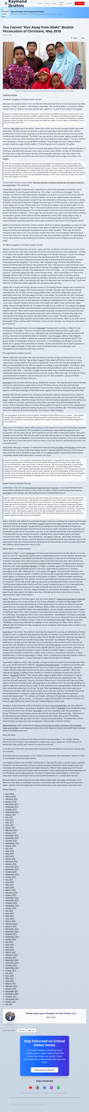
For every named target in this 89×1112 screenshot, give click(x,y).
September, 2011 (12, 999)
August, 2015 (10, 877)
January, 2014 (10, 926)
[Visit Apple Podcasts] (51, 1087)
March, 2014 (10, 921)
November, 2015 (12, 869)
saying (17, 579)
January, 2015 (10, 895)
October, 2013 (11, 934)
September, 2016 (12, 843)
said (67, 136)
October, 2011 (11, 996)
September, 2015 (12, 874)
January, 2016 (10, 864)
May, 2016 (9, 853)
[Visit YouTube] (30, 1087)
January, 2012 (10, 988)
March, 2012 (10, 983)
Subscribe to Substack (44, 1070)
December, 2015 (11, 866)
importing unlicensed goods (47, 665)
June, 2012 (9, 975)
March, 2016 (10, 859)
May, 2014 (9, 916)
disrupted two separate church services (42, 488)
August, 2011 (10, 1001)
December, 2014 (11, 898)
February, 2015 (11, 892)
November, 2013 (12, 931)
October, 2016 (11, 840)
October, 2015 (11, 872)
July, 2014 (9, 911)
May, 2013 (9, 947)
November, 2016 (12, 838)
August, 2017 (10, 814)
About (47, 3)
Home (40, 3)
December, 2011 (11, 991)
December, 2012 (11, 960)
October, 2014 (11, 903)
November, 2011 (12, 994)
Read (75, 38)
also (36, 213)
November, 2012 (12, 962)
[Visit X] (37, 1087)
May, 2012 (9, 978)
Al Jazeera (72, 447)
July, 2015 (9, 879)
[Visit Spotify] (58, 1087)
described (15, 128)
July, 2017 (9, 817)
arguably (61, 708)
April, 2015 (9, 887)
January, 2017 (10, 833)
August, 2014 (10, 908)
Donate (80, 3)
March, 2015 (10, 890)
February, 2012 (11, 986)
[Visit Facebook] (44, 1087)
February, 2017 (11, 830)
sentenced (30, 553)
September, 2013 (12, 936)
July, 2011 (9, 1004)
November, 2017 (12, 807)
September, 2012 (12, 968)
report (79, 109)
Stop (82, 38)
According (65, 225)
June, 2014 (9, 913)
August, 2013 (10, 939)
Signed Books (61, 3)
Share (23, 1030)
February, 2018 (11, 799)
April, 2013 (9, 949)
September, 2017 (12, 812)
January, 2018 (10, 801)
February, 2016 (11, 861)
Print (33, 1030)
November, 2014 (12, 900)
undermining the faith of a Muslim (71, 599)
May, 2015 (9, 885)
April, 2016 (9, 856)
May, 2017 (9, 822)
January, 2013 (10, 957)
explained (14, 675)
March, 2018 (10, 796)
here (59, 524)
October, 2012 (11, 965)
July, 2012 (9, 973)
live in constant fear (58, 705)
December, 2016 (11, 835)
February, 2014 (11, 924)
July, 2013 (9, 942)
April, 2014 (9, 918)
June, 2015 (9, 882)
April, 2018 (9, 794)
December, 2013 (11, 929)
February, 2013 (11, 955)
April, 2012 (9, 981)
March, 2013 (10, 952)
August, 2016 (10, 846)
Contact (69, 3)
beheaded (41, 328)
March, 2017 (10, 827)
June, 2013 (9, 944)
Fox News (60, 447)
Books (54, 3)
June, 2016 (9, 851)
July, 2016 (9, 848)
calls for (57, 645)
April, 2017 (9, 825)
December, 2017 (11, 804)
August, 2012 (10, 970)
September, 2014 (12, 905)
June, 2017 (9, 820)
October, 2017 (11, 809)
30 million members (29, 566)
